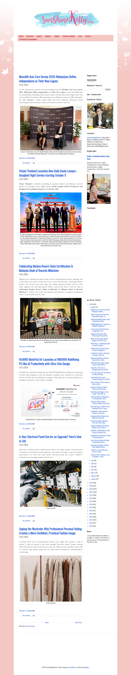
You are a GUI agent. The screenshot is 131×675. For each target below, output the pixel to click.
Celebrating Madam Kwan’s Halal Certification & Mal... (100, 320)
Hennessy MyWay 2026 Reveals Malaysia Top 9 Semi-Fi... (100, 427)
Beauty (39, 36)
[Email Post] (33, 163)
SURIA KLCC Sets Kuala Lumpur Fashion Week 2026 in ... (100, 364)
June (92, 463)
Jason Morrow (73, 667)
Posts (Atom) (31, 626)
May (92, 466)
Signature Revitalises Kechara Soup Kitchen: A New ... (100, 359)
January (93, 479)
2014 (91, 517)
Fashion (48, 36)
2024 (91, 486)
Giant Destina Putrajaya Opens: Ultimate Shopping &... (100, 349)
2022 (91, 492)
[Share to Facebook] (25, 85)
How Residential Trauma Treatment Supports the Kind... (100, 378)
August (93, 307)
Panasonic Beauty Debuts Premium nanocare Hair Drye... (100, 402)
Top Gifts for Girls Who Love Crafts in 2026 (99, 451)
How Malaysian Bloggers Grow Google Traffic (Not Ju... (99, 393)
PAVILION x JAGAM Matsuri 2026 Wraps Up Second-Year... (100, 431)
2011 (90, 526)
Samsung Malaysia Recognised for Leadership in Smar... (100, 398)
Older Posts (78, 622)
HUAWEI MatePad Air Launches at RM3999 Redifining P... (100, 325)
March (93, 473)
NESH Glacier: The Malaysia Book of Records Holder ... (100, 344)
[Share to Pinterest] (27, 85)
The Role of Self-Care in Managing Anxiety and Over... (100, 369)
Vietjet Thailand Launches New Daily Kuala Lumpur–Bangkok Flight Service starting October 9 (48, 173)
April (92, 469)
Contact (88, 36)
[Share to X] (24, 85)
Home (21, 36)
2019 (91, 501)
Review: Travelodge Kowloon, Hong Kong (98, 157)
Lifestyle (29, 36)
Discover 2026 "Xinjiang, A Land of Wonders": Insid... (100, 456)
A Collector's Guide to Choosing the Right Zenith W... (100, 354)
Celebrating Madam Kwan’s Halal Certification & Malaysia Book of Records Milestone (46, 268)
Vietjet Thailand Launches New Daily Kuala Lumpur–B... (100, 315)
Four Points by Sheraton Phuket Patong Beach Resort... (100, 441)
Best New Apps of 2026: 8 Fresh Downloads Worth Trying (100, 407)
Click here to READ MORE (27, 158)
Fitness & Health (68, 36)
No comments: (27, 163)
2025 (91, 483)
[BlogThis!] (22, 85)
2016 (91, 510)
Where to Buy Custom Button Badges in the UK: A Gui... (99, 340)
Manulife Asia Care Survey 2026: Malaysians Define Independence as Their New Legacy (47, 78)
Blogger (86, 667)
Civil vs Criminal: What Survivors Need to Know (100, 383)
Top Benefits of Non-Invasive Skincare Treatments (99, 412)
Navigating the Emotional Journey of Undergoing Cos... (100, 436)
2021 (91, 495)
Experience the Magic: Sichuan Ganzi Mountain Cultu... (100, 446)
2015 (91, 514)
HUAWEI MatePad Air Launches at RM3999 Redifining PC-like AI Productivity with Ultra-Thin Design (49, 361)
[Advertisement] (65, 57)
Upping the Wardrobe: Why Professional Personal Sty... (99, 335)
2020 (91, 498)
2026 (91, 304)
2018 (91, 504)
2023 (91, 489)
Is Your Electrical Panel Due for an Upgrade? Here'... (100, 330)
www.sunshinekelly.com (94, 137)
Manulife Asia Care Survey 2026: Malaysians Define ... (100, 311)
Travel (56, 36)
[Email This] (20, 85)
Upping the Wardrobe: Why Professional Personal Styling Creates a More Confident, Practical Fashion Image (50, 530)
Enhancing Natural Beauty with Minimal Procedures (100, 417)
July (92, 460)
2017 (91, 507)
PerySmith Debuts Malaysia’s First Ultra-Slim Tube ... (99, 422)
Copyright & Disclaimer (28, 39)
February (93, 476)
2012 (91, 523)
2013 (91, 520)
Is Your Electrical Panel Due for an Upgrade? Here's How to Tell (50, 438)
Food (80, 36)
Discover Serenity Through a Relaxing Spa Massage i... (99, 388)
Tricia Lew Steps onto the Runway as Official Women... (100, 373)
